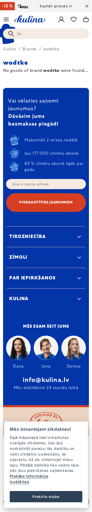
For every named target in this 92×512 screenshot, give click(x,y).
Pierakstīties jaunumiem (46, 202)
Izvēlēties (19, 482)
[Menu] (6, 19)
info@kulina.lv (46, 380)
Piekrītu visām (45, 497)
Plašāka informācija (29, 476)
